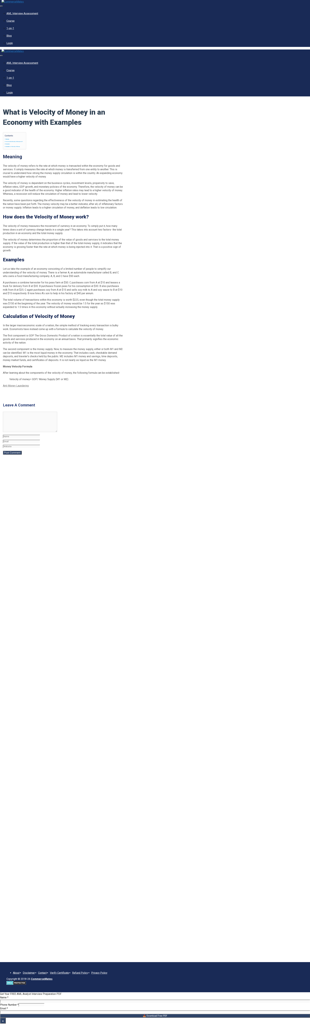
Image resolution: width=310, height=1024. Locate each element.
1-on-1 (10, 28)
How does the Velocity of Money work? (14, 141)
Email (4, 1008)
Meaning (7, 139)
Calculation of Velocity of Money (13, 146)
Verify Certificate (59, 972)
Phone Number (9, 1004)
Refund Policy (80, 972)
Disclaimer (29, 972)
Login (9, 43)
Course (10, 20)
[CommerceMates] (13, 1)
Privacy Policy (99, 972)
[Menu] (1, 6)
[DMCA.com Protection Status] (16, 983)
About (16, 972)
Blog (9, 35)
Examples (8, 143)
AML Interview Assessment (22, 13)
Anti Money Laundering (16, 385)
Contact (42, 972)
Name (4, 997)
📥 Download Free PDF (155, 1015)
